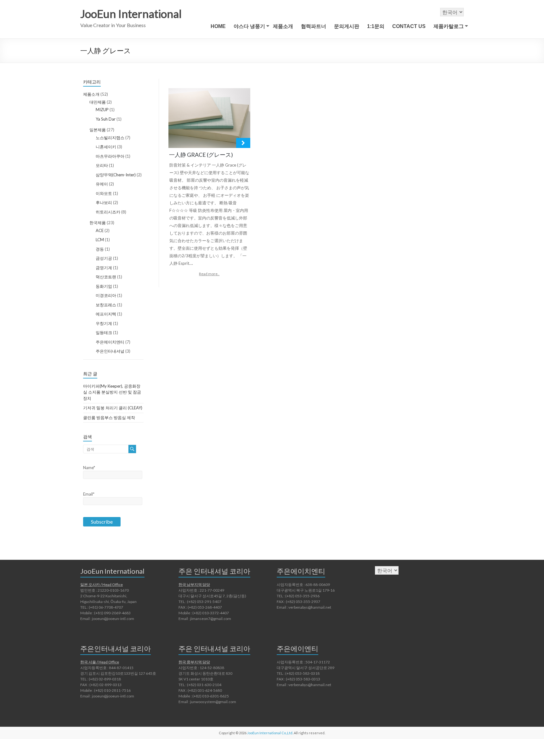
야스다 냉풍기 (249, 26)
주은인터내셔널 (110, 351)
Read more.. (209, 273)
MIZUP (102, 109)
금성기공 (104, 258)
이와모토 (104, 193)
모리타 (102, 165)
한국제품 (97, 222)
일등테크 (104, 332)
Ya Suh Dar (106, 119)
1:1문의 (375, 26)
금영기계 (104, 267)
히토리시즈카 (108, 211)
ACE (100, 230)
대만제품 (97, 102)
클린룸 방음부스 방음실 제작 (109, 417)
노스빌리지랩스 (110, 137)
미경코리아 (106, 295)
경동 (100, 249)
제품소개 (283, 26)
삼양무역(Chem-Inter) (116, 174)
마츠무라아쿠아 (110, 156)
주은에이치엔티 (110, 341)
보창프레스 (106, 304)
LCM (100, 239)
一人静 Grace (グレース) (201, 154)
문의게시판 (346, 26)
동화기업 (104, 286)
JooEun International (131, 13)
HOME (218, 26)
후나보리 (104, 202)
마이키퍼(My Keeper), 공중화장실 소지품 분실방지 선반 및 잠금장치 (112, 392)
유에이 (102, 183)
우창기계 (104, 323)
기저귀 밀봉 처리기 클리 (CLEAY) (112, 407)
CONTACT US (409, 26)
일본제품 (97, 129)
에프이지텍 (106, 313)
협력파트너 (313, 26)
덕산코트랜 (106, 276)
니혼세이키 (106, 146)
